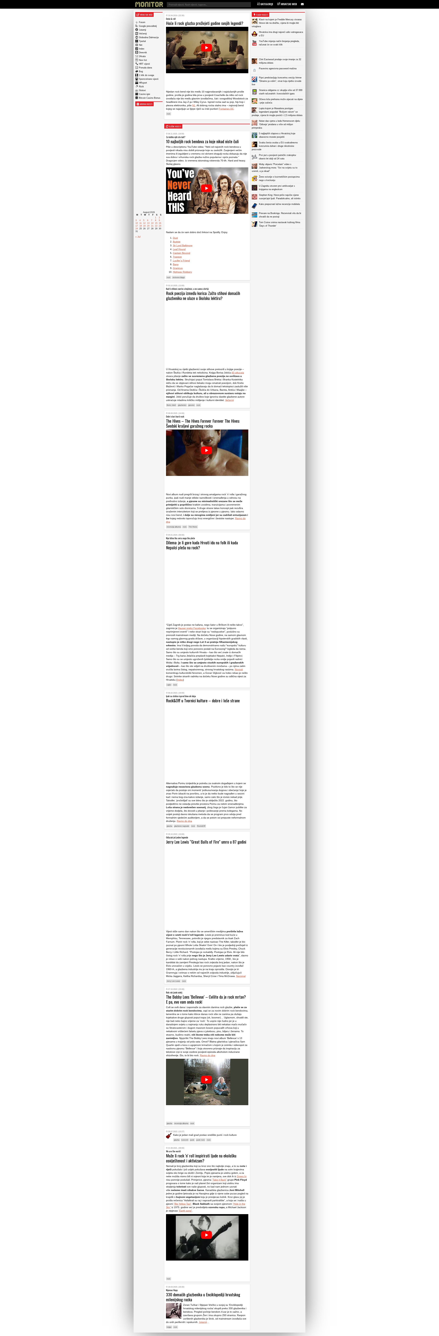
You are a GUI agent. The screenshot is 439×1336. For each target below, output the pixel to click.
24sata (142, 56)
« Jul (137, 236)
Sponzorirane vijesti (148, 79)
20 (148, 226)
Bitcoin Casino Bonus (149, 98)
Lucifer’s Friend (181, 260)
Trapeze (177, 256)
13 (148, 223)
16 (160, 223)
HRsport (143, 82)
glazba (169, 826)
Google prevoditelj (148, 26)
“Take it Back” (219, 1179)
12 (144, 223)
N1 (193, 105)
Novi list (143, 60)
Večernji (143, 33)
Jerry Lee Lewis (173, 981)
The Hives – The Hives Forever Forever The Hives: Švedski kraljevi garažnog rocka (203, 423)
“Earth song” (185, 1210)
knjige (169, 1327)
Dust (175, 238)
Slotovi (142, 90)
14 (152, 223)
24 (136, 228)
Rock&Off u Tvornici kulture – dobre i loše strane (203, 700)
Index (141, 48)
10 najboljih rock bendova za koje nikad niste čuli (202, 141)
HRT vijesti (144, 64)
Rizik (141, 86)
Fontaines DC (226, 108)
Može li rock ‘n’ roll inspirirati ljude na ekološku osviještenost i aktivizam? (201, 1158)
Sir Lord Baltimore (182, 245)
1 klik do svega (146, 75)
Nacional (241, 976)
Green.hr (242, 1176)
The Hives (193, 527)
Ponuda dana (145, 67)
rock (168, 114)
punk (192, 1140)
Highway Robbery (182, 272)
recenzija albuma (174, 527)
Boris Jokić (171, 405)
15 (156, 223)
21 (152, 226)
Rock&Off (201, 826)
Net (140, 45)
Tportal (142, 41)
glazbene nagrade (181, 826)
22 (156, 226)
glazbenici (182, 405)
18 (140, 226)
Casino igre (144, 94)
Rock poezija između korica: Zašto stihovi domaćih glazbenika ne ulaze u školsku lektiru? (203, 295)
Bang (176, 264)
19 (144, 226)
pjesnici (191, 405)
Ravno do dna (184, 821)
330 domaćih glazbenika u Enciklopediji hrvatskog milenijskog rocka (203, 1296)
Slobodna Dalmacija (149, 37)
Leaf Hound (179, 249)
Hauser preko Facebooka (192, 628)
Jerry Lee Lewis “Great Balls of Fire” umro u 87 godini (206, 842)
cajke (169, 685)
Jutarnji (142, 30)
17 (136, 226)
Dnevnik (143, 52)
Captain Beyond (181, 253)
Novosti (239, 669)
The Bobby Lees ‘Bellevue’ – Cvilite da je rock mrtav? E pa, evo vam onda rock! (206, 999)
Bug (141, 71)
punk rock (200, 1140)
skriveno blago (179, 277)
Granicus (178, 268)
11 (140, 223)
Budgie (176, 241)
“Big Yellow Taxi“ (182, 1203)
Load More (278, 234)
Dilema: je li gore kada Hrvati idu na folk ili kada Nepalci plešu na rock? (202, 545)
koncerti (184, 1140)
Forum (142, 22)
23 (160, 226)
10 (136, 223)
